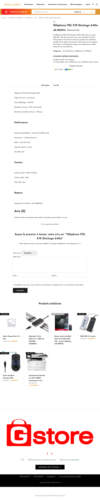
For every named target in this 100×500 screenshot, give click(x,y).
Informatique (28, 4)
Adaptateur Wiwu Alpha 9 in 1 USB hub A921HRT (36, 338)
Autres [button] (88, 4)
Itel (36, 18)
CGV (22, 459)
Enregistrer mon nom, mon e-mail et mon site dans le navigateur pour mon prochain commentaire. (49, 285)
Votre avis (17, 256)
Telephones (28, 18)
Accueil (3, 18)
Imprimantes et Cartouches (57, 4)
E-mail (54, 275)
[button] (50, 467)
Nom (15, 275)
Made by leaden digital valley (43, 495)
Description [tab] (45, 85)
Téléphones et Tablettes (12, 4)
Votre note (17, 253)
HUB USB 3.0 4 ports (88, 336)
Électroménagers (76, 4)
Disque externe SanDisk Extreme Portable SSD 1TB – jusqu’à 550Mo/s (62, 338)
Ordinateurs (40, 4)
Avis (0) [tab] (56, 85)
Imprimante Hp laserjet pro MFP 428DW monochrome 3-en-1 (37, 378)
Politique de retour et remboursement (42, 459)
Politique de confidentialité (69, 459)
